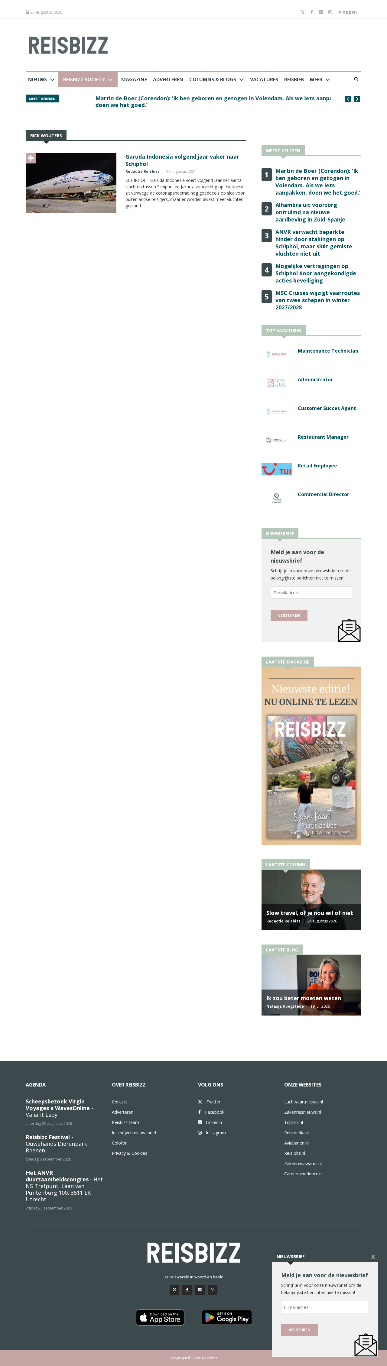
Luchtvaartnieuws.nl (303, 1102)
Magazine (134, 79)
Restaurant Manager (323, 437)
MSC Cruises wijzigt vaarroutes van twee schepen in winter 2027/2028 (317, 300)
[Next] (357, 99)
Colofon (120, 1143)
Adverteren (168, 79)
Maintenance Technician (328, 350)
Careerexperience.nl (303, 1174)
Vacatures (264, 79)
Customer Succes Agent (327, 408)
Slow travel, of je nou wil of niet (309, 912)
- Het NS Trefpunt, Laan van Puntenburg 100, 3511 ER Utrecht (64, 1186)
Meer (316, 79)
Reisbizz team (125, 1122)
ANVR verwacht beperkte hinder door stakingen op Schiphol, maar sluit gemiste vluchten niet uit (313, 242)
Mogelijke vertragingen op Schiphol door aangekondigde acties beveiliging (315, 273)
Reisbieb (294, 79)
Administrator (315, 379)
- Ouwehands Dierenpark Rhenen (56, 1143)
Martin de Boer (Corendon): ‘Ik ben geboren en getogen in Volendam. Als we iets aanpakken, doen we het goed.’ (197, 101)
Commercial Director (323, 494)
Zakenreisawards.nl (303, 1163)
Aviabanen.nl (296, 1143)
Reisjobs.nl (294, 1153)
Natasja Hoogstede (285, 1006)
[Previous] (348, 99)
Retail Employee (317, 465)
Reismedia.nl (296, 1132)
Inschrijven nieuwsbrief (134, 1132)
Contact (119, 1102)
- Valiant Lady (59, 1108)
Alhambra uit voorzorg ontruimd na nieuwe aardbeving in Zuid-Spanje (310, 212)
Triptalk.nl (293, 1122)
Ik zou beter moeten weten (303, 998)
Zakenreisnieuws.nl (302, 1112)
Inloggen (347, 12)
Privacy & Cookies (129, 1153)
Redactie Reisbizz (142, 171)
